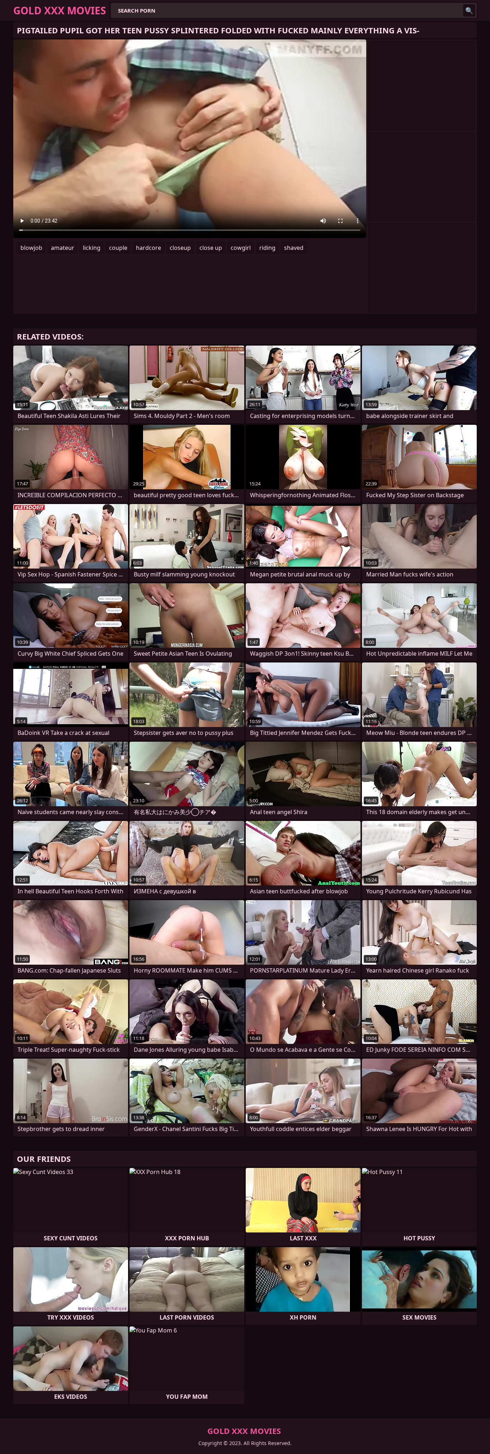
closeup (180, 248)
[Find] (469, 10)
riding (267, 248)
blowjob (31, 248)
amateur (62, 248)
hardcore (148, 248)
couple (118, 248)
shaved (293, 248)
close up (210, 248)
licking (91, 248)
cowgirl (241, 248)
